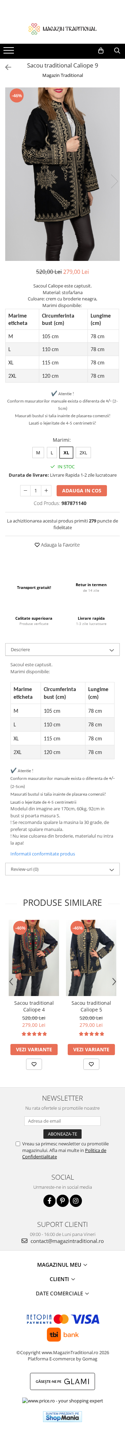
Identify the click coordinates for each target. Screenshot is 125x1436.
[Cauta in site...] (117, 51)
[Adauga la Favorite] (34, 1064)
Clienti (60, 1278)
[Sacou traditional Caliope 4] (34, 958)
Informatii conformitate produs (42, 854)
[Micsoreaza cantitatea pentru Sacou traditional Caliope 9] (25, 490)
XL (66, 452)
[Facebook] (49, 1201)
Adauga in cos (81, 490)
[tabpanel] (62, 174)
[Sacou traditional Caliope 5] (91, 958)
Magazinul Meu (60, 1264)
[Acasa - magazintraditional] (62, 28)
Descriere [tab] (20, 649)
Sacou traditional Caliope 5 (91, 1006)
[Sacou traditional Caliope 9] (62, 174)
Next (114, 181)
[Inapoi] (5, 67)
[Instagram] (76, 1201)
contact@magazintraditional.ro (66, 1240)
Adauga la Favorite (60, 544)
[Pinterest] (63, 1201)
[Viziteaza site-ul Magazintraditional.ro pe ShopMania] (62, 1416)
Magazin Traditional (62, 75)
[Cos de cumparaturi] (100, 51)
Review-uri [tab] (25, 869)
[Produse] (9, 52)
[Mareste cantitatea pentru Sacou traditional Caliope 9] (46, 490)
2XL (83, 452)
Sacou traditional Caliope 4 (34, 1006)
